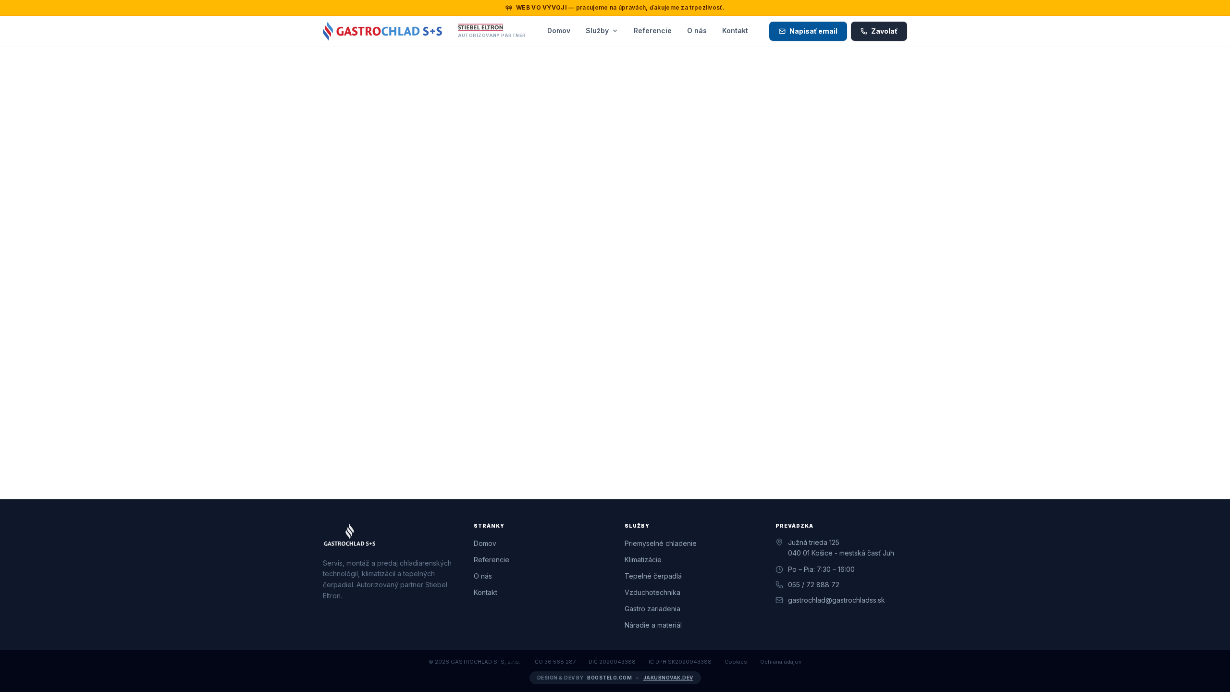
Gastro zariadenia (652, 609)
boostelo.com (609, 677)
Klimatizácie (643, 560)
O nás (697, 30)
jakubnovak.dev (668, 677)
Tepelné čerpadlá (653, 576)
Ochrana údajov (780, 661)
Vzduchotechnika (652, 592)
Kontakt (735, 30)
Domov (558, 30)
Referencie (653, 30)
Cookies (736, 661)
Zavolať (884, 31)
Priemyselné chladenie (661, 543)
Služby (597, 30)
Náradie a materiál (653, 625)
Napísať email (813, 31)
